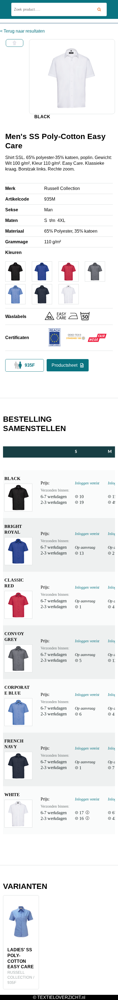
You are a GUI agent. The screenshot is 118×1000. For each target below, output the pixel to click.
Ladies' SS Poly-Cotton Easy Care (20, 958)
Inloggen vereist (87, 483)
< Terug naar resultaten (22, 31)
